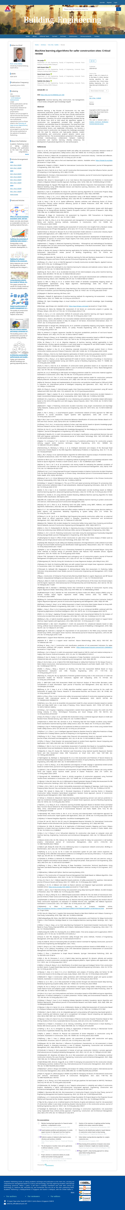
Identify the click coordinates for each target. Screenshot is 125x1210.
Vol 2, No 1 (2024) (15, 191)
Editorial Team (44, 36)
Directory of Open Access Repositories (18, 124)
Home (27, 36)
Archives (63, 36)
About (35, 36)
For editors (55, 1196)
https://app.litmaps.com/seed (78, 306)
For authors (11, 1196)
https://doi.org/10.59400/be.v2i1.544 (52, 95)
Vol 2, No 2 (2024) (15, 188)
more (27, 154)
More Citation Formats (97, 91)
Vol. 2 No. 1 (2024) (53, 45)
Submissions (73, 36)
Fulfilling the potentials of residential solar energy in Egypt (19, 241)
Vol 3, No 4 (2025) (15, 174)
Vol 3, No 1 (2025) (15, 183)
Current (54, 36)
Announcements (85, 36)
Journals (102, 2)
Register (109, 2)
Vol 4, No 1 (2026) (15, 168)
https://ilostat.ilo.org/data (104, 160)
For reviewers (34, 1196)
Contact (96, 36)
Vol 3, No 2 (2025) (15, 180)
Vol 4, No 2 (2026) (15, 165)
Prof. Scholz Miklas (16, 64)
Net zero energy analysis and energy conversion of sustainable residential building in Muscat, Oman (19, 332)
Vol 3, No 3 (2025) (15, 177)
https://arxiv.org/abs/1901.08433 (59, 887)
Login (115, 2)
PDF (93, 61)
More (72, 1192)
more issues (14, 194)
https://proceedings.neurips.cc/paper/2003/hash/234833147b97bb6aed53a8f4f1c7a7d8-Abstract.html (70, 908)
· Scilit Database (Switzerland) (15, 99)
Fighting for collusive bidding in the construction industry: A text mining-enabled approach (19, 262)
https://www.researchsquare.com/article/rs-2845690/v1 (94, 647)
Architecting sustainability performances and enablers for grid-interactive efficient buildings (19, 358)
